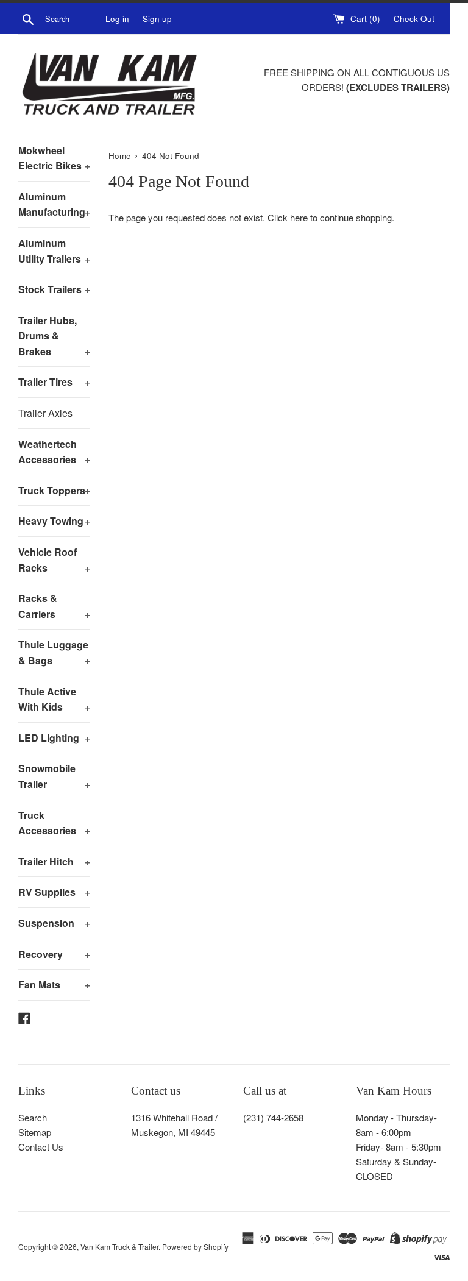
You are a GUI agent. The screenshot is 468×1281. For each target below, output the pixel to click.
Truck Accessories (54, 823)
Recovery (54, 954)
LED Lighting (54, 738)
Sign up (157, 18)
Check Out (414, 18)
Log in (117, 18)
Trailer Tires (54, 382)
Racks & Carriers (54, 606)
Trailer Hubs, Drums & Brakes (54, 335)
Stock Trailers (54, 289)
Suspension (54, 923)
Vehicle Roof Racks (54, 560)
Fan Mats (54, 985)
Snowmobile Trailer (54, 776)
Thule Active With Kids (54, 699)
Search (32, 1117)
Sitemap (34, 1132)
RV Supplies (54, 892)
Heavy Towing (54, 521)
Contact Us (40, 1146)
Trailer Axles (45, 413)
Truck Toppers (54, 490)
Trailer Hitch (54, 861)
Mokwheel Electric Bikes (54, 158)
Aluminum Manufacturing (54, 204)
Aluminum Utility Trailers (54, 251)
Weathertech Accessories (54, 452)
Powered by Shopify (195, 1246)
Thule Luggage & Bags (54, 652)
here (299, 217)
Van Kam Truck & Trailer (119, 1246)
